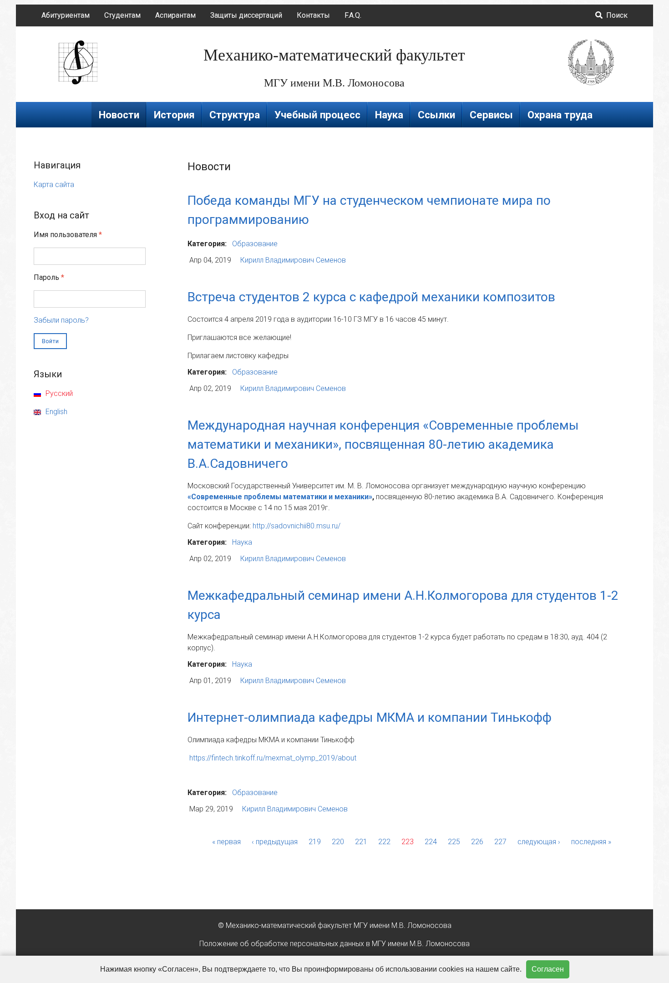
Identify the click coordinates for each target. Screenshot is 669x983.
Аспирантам (175, 15)
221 (361, 841)
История (174, 115)
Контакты (313, 15)
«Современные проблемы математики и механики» (280, 496)
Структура (234, 115)
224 (431, 841)
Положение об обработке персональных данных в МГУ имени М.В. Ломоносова (334, 943)
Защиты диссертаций (246, 15)
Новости (119, 115)
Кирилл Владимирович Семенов (293, 260)
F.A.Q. (353, 15)
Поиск (616, 15)
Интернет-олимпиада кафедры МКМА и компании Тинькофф (370, 717)
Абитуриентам (65, 15)
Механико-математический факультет (334, 55)
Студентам (122, 15)
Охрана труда (560, 115)
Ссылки (436, 115)
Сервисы (491, 115)
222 (384, 841)
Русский (58, 393)
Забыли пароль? (61, 320)
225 (454, 841)
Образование (255, 243)
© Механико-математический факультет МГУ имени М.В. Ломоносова (334, 925)
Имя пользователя (68, 234)
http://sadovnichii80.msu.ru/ (296, 526)
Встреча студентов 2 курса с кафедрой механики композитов (371, 296)
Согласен (548, 969)
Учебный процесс (317, 115)
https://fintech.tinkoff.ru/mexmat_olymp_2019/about (272, 758)
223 (407, 841)
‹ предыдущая (275, 841)
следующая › (538, 841)
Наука (389, 115)
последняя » (591, 841)
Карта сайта (54, 184)
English (55, 411)
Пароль (49, 277)
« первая (226, 841)
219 (315, 841)
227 (500, 841)
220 (338, 841)
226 (477, 841)
